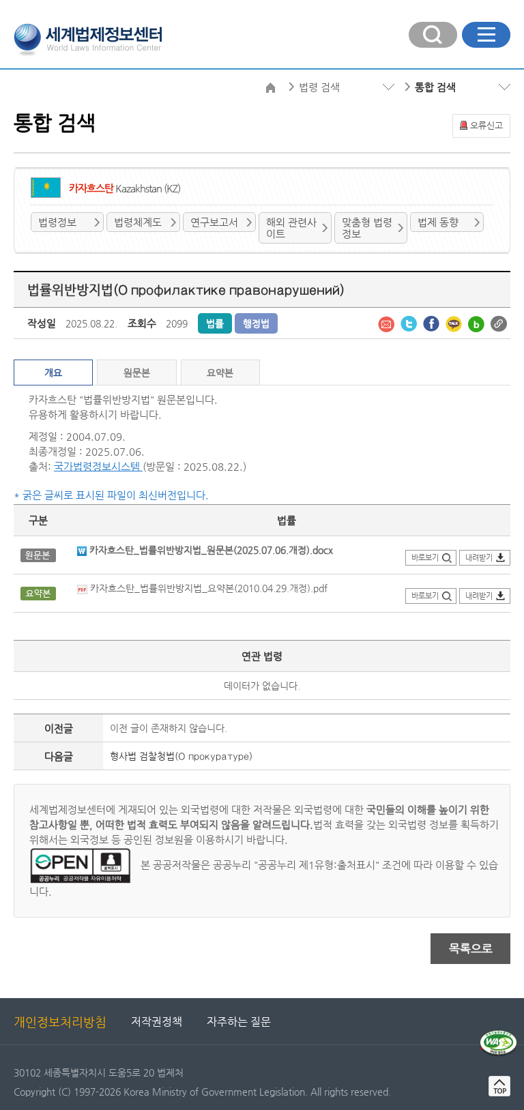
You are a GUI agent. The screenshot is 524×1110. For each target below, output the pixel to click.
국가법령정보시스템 (98, 466)
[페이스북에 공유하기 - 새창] (432, 322)
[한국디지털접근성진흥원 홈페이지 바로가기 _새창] (498, 1035)
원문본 (136, 372)
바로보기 (425, 557)
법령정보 (57, 222)
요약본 (220, 372)
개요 (53, 372)
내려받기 (479, 557)
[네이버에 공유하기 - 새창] (477, 322)
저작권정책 (156, 1021)
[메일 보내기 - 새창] (387, 322)
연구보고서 (214, 222)
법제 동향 (438, 222)
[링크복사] (499, 322)
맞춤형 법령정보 (367, 227)
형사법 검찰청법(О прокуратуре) (181, 755)
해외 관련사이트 (291, 227)
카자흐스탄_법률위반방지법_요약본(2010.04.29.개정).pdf (207, 588)
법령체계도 (138, 222)
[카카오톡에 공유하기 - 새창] (455, 322)
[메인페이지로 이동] (88, 38)
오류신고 (486, 125)
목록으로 (471, 948)
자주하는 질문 (239, 1021)
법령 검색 (319, 87)
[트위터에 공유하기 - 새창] (410, 322)
